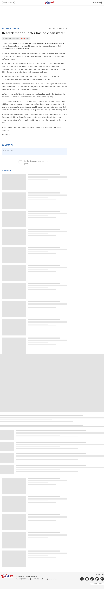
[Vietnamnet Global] (54, 4)
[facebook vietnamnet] (82, 579)
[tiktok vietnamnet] (92, 579)
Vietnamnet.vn (9, 2)
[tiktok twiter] (97, 579)
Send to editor (97, 584)
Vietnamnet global (11, 28)
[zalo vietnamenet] (102, 579)
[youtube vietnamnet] (87, 579)
